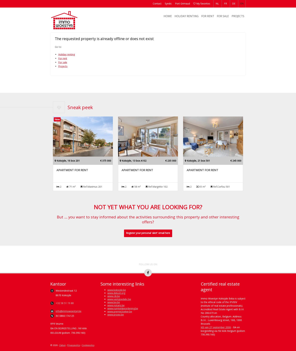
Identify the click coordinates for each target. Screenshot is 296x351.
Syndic (168, 3)
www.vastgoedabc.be (119, 299)
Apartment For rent (72, 170)
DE (233, 3)
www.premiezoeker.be (119, 311)
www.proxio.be (115, 314)
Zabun (62, 345)
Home (168, 16)
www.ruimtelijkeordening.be (122, 308)
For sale (223, 16)
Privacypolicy (73, 345)
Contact (157, 3)
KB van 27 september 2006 (216, 327)
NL (217, 3)
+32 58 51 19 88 (65, 303)
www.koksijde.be (116, 290)
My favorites (203, 3)
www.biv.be (113, 302)
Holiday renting (187, 16)
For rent (207, 16)
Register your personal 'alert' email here (148, 233)
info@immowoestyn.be (68, 311)
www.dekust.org (116, 293)
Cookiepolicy (88, 345)
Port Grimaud (182, 3)
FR (225, 3)
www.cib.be (113, 296)
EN (242, 3)
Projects (238, 16)
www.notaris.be (116, 305)
